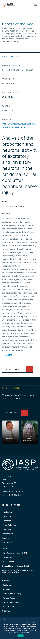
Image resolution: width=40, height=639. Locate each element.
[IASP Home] (9, 4)
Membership (7, 534)
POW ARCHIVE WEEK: (11, 66)
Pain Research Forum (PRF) (14, 553)
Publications (7, 512)
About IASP (7, 542)
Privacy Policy (8, 598)
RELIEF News (8, 562)
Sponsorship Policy (10, 602)
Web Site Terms (9, 607)
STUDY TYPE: (8, 79)
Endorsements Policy (11, 594)
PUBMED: (6, 120)
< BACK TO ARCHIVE (11, 56)
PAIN (4, 549)
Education (7, 521)
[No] (37, 628)
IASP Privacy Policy (14, 630)
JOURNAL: (7, 106)
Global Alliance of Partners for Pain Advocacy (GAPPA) (18, 571)
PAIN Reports (8, 557)
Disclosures (7, 589)
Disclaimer (7, 585)
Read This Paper (14, 369)
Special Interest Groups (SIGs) (15, 566)
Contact (6, 581)
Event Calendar (9, 525)
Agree (20, 636)
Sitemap (6, 611)
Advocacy (6, 529)
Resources (7, 517)
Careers (5, 538)
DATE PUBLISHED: (10, 93)
